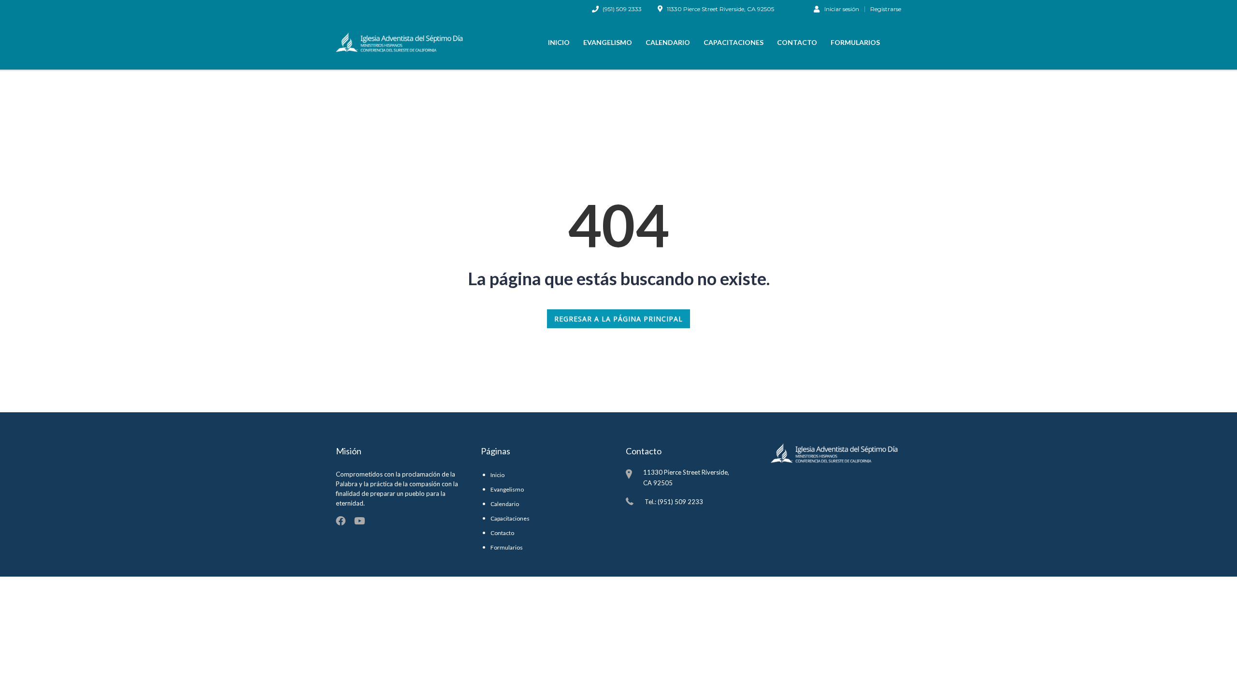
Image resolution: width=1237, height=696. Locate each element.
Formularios (855, 42)
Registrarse (885, 9)
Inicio (559, 42)
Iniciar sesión (841, 8)
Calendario (668, 42)
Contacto (797, 42)
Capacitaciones (733, 42)
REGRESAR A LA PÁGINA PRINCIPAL (618, 318)
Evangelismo (607, 42)
